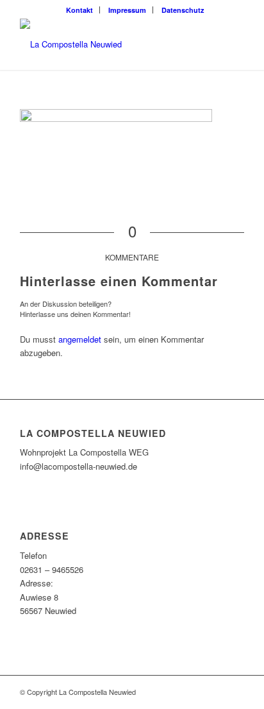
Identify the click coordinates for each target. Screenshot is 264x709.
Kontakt (79, 10)
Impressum (127, 10)
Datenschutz (182, 10)
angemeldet (79, 339)
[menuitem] (80, 9)
